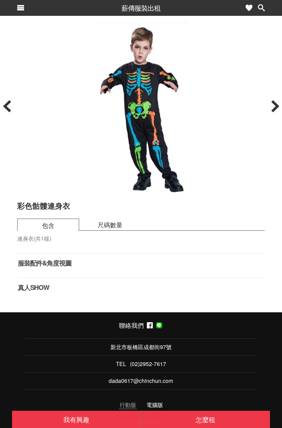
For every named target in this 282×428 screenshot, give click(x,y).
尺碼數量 (110, 224)
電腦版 (155, 405)
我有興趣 (76, 419)
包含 (48, 225)
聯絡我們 (133, 325)
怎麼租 (205, 419)
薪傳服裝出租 (141, 8)
